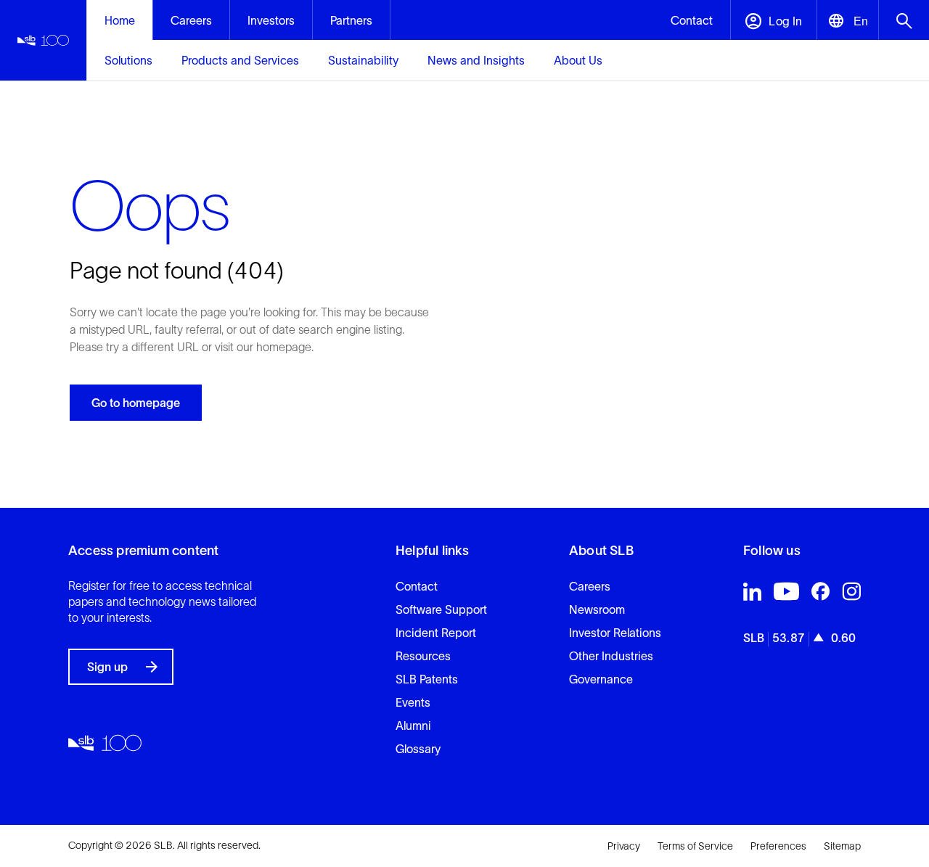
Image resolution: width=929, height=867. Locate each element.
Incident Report (436, 632)
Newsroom (597, 609)
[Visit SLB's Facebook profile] (820, 594)
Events (413, 702)
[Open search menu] (903, 20)
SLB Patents (427, 679)
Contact (417, 586)
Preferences (778, 846)
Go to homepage (135, 402)
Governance (601, 679)
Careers (589, 586)
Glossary (418, 748)
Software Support (441, 609)
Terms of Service (695, 846)
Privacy (623, 846)
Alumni (413, 725)
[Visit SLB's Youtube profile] (786, 594)
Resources (423, 655)
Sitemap (842, 846)
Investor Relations (615, 632)
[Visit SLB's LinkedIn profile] (752, 594)
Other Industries (611, 655)
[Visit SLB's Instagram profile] (851, 594)
